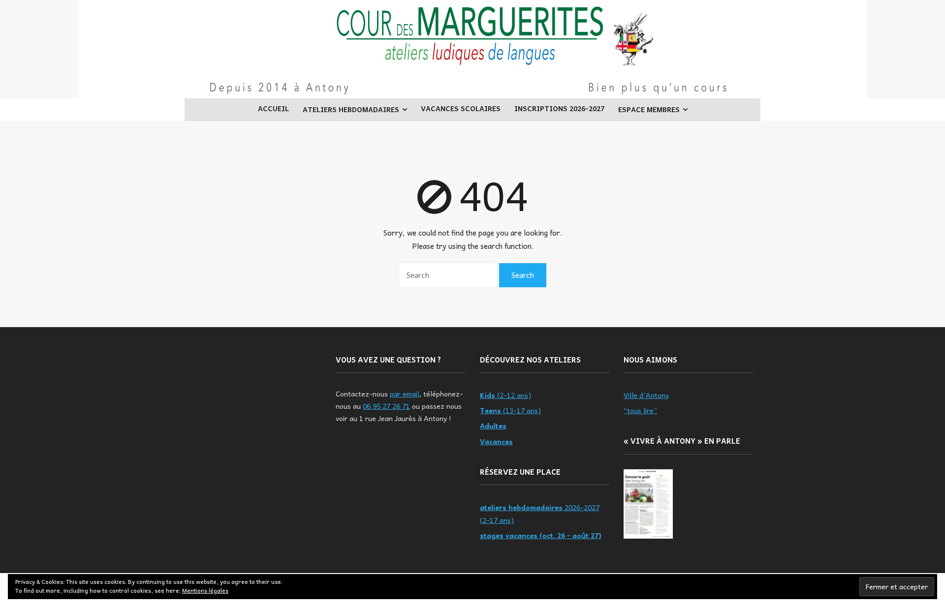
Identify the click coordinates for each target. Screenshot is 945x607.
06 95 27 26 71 (386, 405)
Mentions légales (205, 590)
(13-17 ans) (510, 410)
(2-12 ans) (505, 395)
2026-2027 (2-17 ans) (539, 513)
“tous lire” (640, 410)
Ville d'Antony (646, 395)
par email (404, 393)
